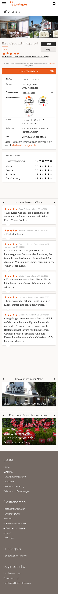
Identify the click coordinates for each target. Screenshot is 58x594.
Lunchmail (8, 471)
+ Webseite (9, 538)
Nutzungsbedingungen (14, 476)
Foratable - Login (11, 578)
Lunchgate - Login (12, 573)
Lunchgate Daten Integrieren (17, 583)
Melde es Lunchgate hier (24, 145)
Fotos (48, 44)
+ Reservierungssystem (14, 523)
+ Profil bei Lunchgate (14, 528)
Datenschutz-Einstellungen (16, 491)
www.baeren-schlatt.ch (34, 136)
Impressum (8, 481)
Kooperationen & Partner (15, 555)
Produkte (7, 518)
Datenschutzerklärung (13, 486)
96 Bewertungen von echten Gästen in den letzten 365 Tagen (25, 56)
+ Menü (7, 533)
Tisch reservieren (29, 71)
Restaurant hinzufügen (14, 508)
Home (6, 467)
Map (48, 49)
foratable (51, 63)
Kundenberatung (11, 513)
